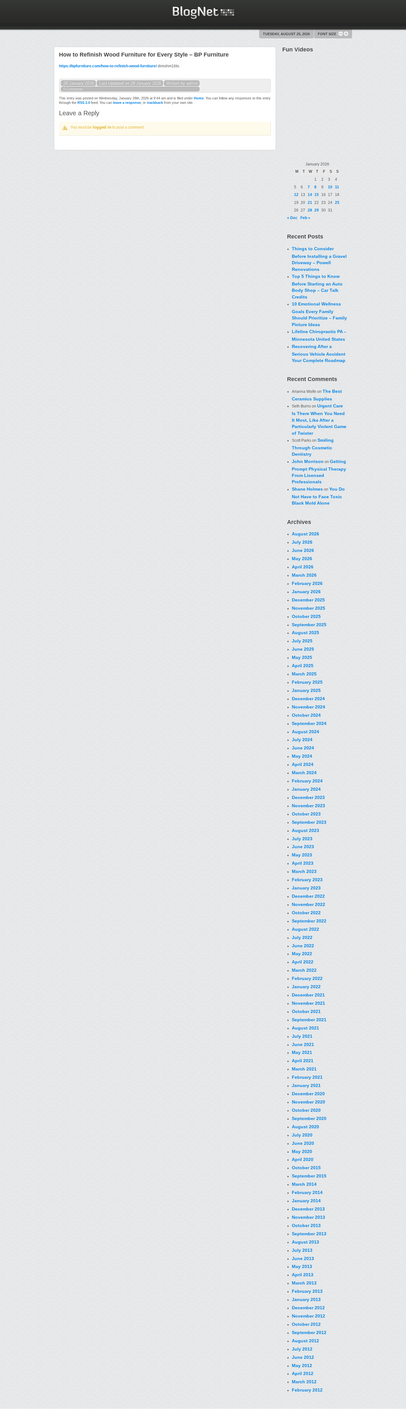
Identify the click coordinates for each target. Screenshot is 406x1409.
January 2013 (306, 1299)
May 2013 (302, 1266)
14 (310, 194)
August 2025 (305, 632)
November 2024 (308, 706)
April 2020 (302, 1159)
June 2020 (303, 1143)
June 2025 (303, 649)
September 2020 (309, 1118)
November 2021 (308, 1003)
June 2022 (303, 945)
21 (310, 202)
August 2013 (305, 1242)
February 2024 (307, 780)
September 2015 (309, 1175)
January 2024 (306, 789)
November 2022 (308, 904)
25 (337, 202)
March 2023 (304, 871)
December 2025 (308, 599)
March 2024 (304, 772)
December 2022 (308, 896)
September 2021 (309, 1019)
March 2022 (304, 970)
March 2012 (304, 1381)
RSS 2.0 (83, 102)
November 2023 (308, 805)
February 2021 (307, 1077)
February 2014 (307, 1192)
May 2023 (302, 854)
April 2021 (302, 1060)
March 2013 (304, 1282)
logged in (102, 127)
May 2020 (302, 1151)
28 (310, 210)
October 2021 (306, 1011)
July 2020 (302, 1134)
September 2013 (309, 1233)
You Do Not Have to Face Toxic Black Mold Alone (318, 496)
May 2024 (302, 756)
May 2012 (302, 1365)
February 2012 (307, 1389)
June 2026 (303, 550)
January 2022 (306, 986)
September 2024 (309, 723)
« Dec (292, 218)
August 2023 (305, 830)
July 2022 (302, 937)
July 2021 (302, 1036)
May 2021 (302, 1052)
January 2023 (306, 887)
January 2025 (306, 690)
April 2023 (302, 863)
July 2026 (302, 542)
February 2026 (307, 583)
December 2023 (308, 797)
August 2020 (305, 1126)
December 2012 (308, 1307)
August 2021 (305, 1027)
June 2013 (303, 1258)
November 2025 (308, 608)
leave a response (127, 102)
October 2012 (306, 1324)
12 (296, 194)
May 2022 (302, 953)
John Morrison (308, 461)
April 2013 (302, 1274)
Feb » (305, 218)
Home (199, 98)
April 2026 (302, 566)
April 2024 (302, 764)
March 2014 (304, 1184)
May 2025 (302, 657)
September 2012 (309, 1332)
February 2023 (307, 879)
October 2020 (306, 1110)
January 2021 (306, 1085)
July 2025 (302, 640)
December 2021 (308, 994)
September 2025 (309, 624)
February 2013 (307, 1291)
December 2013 (308, 1208)
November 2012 (308, 1315)
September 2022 (309, 920)
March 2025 (304, 673)
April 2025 (302, 665)
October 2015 (306, 1167)
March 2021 (304, 1068)
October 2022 (306, 912)
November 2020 (308, 1101)
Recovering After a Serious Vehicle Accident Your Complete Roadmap (318, 353)
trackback (155, 102)
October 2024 (306, 715)
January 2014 (306, 1200)
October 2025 (306, 616)
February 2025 (307, 682)
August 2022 (305, 929)
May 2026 (302, 558)
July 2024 (302, 739)
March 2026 (304, 575)
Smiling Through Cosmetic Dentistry (313, 447)
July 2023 (302, 838)
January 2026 (306, 591)
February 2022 (307, 978)
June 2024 (303, 747)
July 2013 (302, 1250)
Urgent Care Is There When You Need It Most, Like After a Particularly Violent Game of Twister (319, 419)
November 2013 (308, 1217)
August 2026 (305, 533)
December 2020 (308, 1093)
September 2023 (309, 822)
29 (316, 210)
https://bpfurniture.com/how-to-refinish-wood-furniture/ (108, 66)
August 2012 (305, 1340)
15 (316, 194)
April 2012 (302, 1373)
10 (330, 187)
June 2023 (303, 846)
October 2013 (306, 1225)
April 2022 (302, 961)
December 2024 (308, 698)
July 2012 (302, 1349)
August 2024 (305, 731)
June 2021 (303, 1044)
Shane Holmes (307, 489)
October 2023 (306, 813)
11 (337, 187)
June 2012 (303, 1357)
